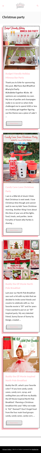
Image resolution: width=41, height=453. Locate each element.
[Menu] (3, 5)
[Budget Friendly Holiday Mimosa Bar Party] (21, 48)
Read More (14, 124)
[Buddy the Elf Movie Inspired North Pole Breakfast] (21, 354)
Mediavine (35, 449)
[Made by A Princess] (20, 5)
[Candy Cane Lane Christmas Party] (21, 158)
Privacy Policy (7, 449)
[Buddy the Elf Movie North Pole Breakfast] (21, 260)
